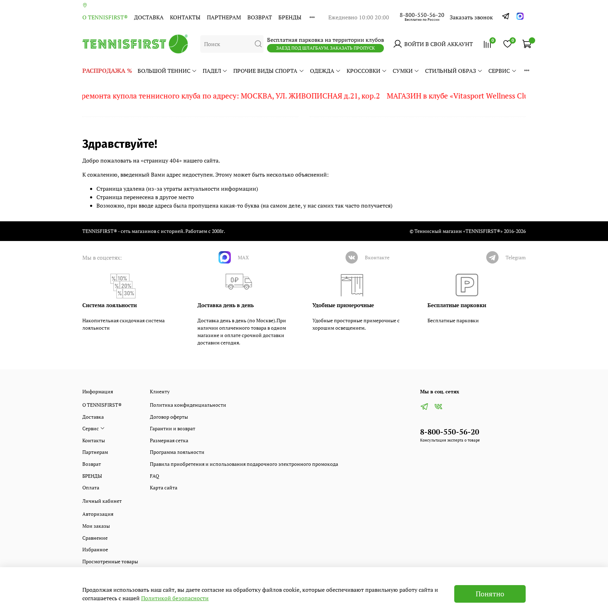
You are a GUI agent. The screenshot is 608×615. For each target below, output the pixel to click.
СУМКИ (403, 71)
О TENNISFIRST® (105, 17)
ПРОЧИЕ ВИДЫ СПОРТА (265, 71)
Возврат (259, 17)
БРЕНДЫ (290, 17)
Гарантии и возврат (172, 428)
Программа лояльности (177, 452)
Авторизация (97, 514)
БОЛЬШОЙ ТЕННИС (164, 71)
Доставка (149, 17)
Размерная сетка (169, 440)
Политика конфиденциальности (188, 404)
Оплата (90, 487)
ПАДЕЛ (212, 71)
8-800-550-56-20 (422, 15)
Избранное (95, 549)
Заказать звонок (471, 17)
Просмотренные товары (110, 561)
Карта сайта (163, 487)
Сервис (499, 71)
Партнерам (224, 17)
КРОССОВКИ (363, 71)
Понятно (490, 593)
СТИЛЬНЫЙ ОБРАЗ (450, 71)
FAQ (154, 476)
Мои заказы (96, 525)
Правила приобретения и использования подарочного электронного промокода (244, 464)
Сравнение (95, 537)
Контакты (185, 17)
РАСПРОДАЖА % (107, 70)
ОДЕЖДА (322, 71)
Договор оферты (169, 416)
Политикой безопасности (175, 598)
